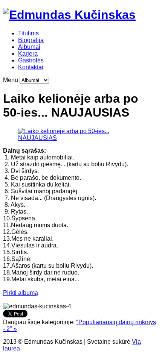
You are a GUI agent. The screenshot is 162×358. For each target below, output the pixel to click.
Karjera (28, 53)
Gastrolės (31, 60)
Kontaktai (30, 67)
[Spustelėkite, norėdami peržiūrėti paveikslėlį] (81, 138)
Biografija (31, 40)
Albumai (29, 47)
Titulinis (28, 33)
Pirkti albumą (20, 293)
